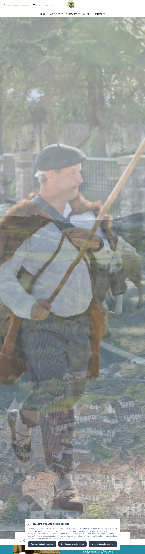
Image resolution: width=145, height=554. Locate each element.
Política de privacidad (67, 538)
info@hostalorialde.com (44, 5)
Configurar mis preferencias (72, 544)
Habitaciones (56, 14)
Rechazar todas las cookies (42, 544)
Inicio (43, 14)
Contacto (99, 14)
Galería (87, 14)
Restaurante (73, 14)
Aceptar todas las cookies (102, 544)
